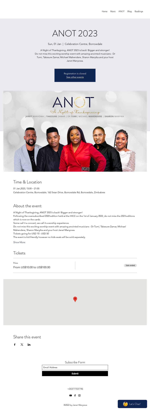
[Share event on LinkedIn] (29, 344)
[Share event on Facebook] (14, 344)
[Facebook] (75, 395)
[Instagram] (79, 395)
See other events (75, 77)
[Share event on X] (22, 344)
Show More (19, 242)
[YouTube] (70, 395)
